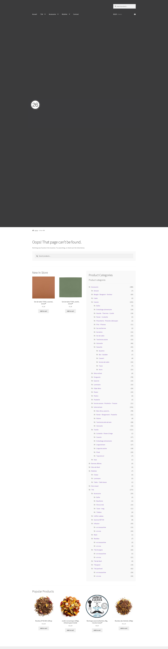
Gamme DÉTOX (99, 520)
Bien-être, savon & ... (103, 411)
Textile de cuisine (102, 339)
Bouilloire (99, 501)
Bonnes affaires (96, 463)
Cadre (96, 298)
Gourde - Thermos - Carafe (105, 313)
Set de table (100, 336)
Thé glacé (97, 565)
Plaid (98, 452)
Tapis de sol (100, 456)
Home (36, 230)
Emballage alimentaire (104, 309)
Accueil (34, 14)
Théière (99, 512)
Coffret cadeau (98, 516)
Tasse (101, 366)
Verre (100, 369)
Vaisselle (99, 347)
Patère (96, 396)
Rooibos (96, 539)
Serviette (99, 332)
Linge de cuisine (101, 448)
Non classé (94, 486)
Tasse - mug (100, 509)
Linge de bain (100, 445)
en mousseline (101, 527)
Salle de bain (98, 407)
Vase (95, 460)
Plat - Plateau (101, 324)
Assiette (101, 351)
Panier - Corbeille (102, 317)
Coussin (99, 437)
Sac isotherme (101, 328)
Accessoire (52, 14)
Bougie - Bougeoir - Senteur (103, 294)
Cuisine (96, 302)
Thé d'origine (98, 550)
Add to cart (43, 311)
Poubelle (97, 400)
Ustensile (99, 343)
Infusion (96, 523)
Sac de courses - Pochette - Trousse (105, 403)
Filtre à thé (100, 505)
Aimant (96, 291)
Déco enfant (98, 373)
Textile (96, 430)
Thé (41, 14)
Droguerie (97, 377)
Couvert (101, 358)
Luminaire (97, 385)
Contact (76, 14)
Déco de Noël (95, 467)
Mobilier (64, 14)
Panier (96, 392)
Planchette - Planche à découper (107, 321)
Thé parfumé (98, 569)
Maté (95, 535)
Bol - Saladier (103, 355)
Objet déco (97, 388)
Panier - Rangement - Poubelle (106, 415)
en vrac (98, 531)
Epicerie (96, 381)
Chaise (96, 475)
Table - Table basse (100, 482)
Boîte (98, 306)
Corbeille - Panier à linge (104, 433)
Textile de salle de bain (103, 422)
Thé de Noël (98, 561)
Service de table (104, 362)
